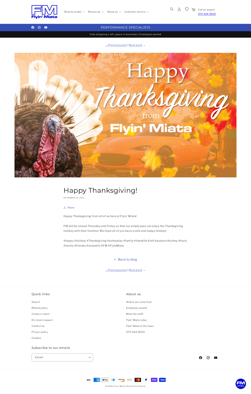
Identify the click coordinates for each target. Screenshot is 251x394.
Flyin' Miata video (136, 320)
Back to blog (127, 259)
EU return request (42, 320)
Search (36, 301)
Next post (135, 45)
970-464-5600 (135, 331)
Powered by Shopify (136, 386)
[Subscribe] (89, 357)
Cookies (36, 337)
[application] (241, 384)
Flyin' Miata (119, 386)
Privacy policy (40, 331)
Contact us (38, 325)
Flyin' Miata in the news (140, 325)
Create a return (41, 313)
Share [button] (70, 207)
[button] (74, 11)
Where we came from (139, 301)
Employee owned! (136, 307)
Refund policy (40, 307)
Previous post (117, 45)
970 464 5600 (207, 13)
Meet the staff (134, 313)
